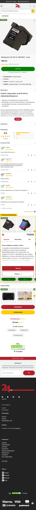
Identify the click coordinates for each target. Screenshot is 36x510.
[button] (18, 143)
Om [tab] (29, 239)
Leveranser (4, 447)
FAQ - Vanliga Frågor (7, 457)
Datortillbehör (5, 16)
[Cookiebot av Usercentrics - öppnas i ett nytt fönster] (26, 235)
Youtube (6, 473)
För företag (4, 461)
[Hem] (18, 6)
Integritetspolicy (6, 445)
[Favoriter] (29, 6)
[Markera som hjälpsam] (28, 155)
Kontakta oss (5, 449)
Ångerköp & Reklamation (8, 451)
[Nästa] (35, 231)
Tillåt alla (18, 268)
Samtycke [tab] (6, 239)
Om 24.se (4, 417)
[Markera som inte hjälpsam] (32, 155)
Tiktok (5, 480)
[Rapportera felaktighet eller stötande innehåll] (34, 155)
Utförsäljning (18, 312)
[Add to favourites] (34, 20)
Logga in (4, 419)
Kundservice (17, 428)
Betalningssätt (5, 453)
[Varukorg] (33, 6)
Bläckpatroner (24, 330)
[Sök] (32, 11)
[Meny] (1, 6)
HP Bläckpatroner (18, 335)
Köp (9, 279)
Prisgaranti (18, 307)
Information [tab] (18, 239)
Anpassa (17, 274)
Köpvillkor (4, 443)
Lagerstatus (5, 455)
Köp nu (18, 69)
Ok (29, 373)
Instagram (6, 478)
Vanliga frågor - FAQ (7, 421)
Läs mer (18, 119)
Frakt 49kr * (19, 358)
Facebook (6, 475)
